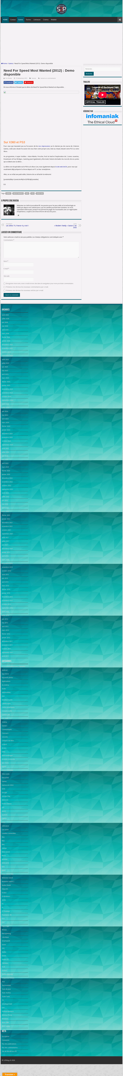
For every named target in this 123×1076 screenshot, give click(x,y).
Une (3, 1008)
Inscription (5, 1036)
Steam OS (5, 959)
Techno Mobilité (7, 974)
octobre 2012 (6, 604)
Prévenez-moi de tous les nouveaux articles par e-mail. (24, 290)
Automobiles (6, 692)
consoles (5, 737)
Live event (5, 830)
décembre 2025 (7, 345)
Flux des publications (9, 1044)
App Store (5, 674)
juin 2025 (5, 367)
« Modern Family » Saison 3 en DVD (65, 226)
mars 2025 (5, 378)
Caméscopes (6, 703)
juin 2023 (5, 456)
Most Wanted (18, 193)
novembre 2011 (7, 645)
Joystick (4, 815)
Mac (3, 837)
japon (4, 811)
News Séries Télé (7, 874)
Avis (3, 696)
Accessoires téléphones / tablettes (13, 666)
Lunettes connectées (9, 833)
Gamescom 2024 (7, 785)
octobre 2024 (6, 396)
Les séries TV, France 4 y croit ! (17, 225)
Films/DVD (5, 778)
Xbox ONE (5, 1022)
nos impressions (44, 146)
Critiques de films (8, 740)
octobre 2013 (6, 571)
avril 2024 (5, 419)
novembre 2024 (7, 393)
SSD (3, 948)
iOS (3, 807)
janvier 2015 (6, 552)
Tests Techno (6, 993)
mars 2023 (5, 467)
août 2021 (5, 537)
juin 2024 (5, 411)
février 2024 (6, 426)
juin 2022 (5, 500)
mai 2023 (5, 459)
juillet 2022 (5, 497)
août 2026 (5, 315)
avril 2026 (5, 330)
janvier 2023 (6, 474)
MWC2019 (5, 863)
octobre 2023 (6, 441)
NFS (27, 193)
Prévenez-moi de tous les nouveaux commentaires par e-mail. (27, 287)
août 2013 (5, 574)
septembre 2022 (7, 489)
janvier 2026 (6, 341)
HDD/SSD (5, 800)
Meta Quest (6, 852)
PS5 (3, 922)
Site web (6, 276)
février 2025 (6, 382)
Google (4, 792)
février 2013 (6, 589)
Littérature (37, 20)
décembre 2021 (7, 523)
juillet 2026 (5, 319)
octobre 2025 (6, 352)
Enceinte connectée (8, 759)
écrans (4, 748)
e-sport (4, 744)
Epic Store (5, 763)
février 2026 (6, 337)
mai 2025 (5, 370)
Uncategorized (7, 1004)
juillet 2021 (5, 541)
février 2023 (6, 471)
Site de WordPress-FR (9, 1051)
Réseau (4, 930)
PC (3, 904)
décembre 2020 (7, 548)
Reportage (5, 926)
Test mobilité (6, 985)
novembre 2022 (7, 482)
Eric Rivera (9, 78)
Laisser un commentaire (48, 78)
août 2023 (5, 448)
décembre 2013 (7, 563)
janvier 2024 (6, 430)
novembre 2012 (7, 600)
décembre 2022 (7, 478)
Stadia (4, 952)
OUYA (4, 900)
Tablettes (5, 963)
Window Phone (7, 1015)
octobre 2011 (6, 649)
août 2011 (5, 656)
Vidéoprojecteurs (8, 1011)
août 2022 (5, 493)
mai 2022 (5, 504)
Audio (4, 689)
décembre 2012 (7, 597)
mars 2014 (5, 560)
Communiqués (7, 729)
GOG (3, 789)
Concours (5, 733)
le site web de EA (61, 167)
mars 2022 (5, 511)
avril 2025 (5, 374)
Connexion (5, 1040)
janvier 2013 (6, 593)
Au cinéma (5, 685)
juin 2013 (5, 578)
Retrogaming (6, 933)
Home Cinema (6, 804)
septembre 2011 (7, 652)
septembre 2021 (7, 534)
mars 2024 (5, 422)
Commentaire (9, 240)
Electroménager (7, 755)
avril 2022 (5, 508)
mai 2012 (5, 623)
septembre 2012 (7, 608)
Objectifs (5, 889)
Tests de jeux (6, 989)
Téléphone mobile (8, 978)
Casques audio (7, 711)
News (4, 870)
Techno (28, 20)
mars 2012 (5, 630)
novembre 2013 (7, 567)
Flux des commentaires (10, 1047)
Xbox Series (6, 1026)
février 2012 (6, 634)
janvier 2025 (6, 385)
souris (4, 944)
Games (20, 20)
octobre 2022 (6, 485)
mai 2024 (5, 415)
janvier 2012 (6, 637)
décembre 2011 (7, 641)
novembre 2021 (7, 526)
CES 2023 (5, 718)
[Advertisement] (61, 43)
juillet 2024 (5, 408)
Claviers (4, 726)
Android (4, 670)
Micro (4, 855)
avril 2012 (5, 626)
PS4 (3, 919)
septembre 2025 (7, 356)
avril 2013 (5, 582)
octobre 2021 (6, 530)
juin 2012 (5, 619)
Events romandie (7, 770)
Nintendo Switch (7, 878)
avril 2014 (5, 556)
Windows (5, 1019)
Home (5, 63)
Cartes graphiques (8, 707)
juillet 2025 (5, 363)
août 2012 (5, 612)
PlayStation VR (6, 915)
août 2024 (5, 404)
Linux (3, 822)
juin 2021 (5, 545)
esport (4, 766)
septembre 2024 (7, 400)
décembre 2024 (7, 389)
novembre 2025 (7, 348)
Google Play (6, 796)
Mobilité (53, 20)
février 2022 (6, 515)
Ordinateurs (6, 896)
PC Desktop (6, 911)
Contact (13, 20)
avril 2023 (5, 463)
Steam (4, 956)
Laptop (4, 818)
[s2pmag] (61, 8)
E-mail (6, 269)
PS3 (33, 193)
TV (3, 1000)
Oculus (4, 893)
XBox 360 (40, 193)
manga (4, 848)
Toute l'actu (6, 996)
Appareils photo (7, 677)
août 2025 (5, 359)
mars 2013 (5, 586)
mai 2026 (5, 326)
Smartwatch (6, 941)
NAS (3, 867)
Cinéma (45, 20)
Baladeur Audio (7, 700)
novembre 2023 (7, 437)
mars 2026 (5, 333)
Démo (8, 193)
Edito (3, 752)
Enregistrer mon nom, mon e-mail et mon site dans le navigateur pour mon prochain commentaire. (40, 283)
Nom (6, 261)
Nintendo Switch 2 (8, 881)
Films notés (5, 774)
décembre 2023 (7, 434)
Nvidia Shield (6, 885)
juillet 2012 (5, 615)
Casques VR (6, 715)
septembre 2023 (7, 445)
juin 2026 (5, 322)
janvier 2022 (6, 519)
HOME (5, 20)
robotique (5, 937)
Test (3, 982)
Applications (6, 681)
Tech (3, 967)
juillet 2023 (5, 452)
